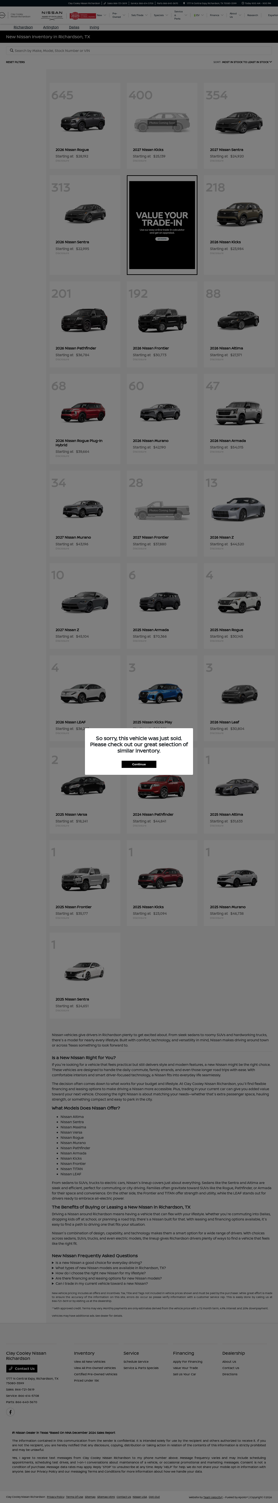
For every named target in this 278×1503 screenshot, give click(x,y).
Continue (139, 764)
